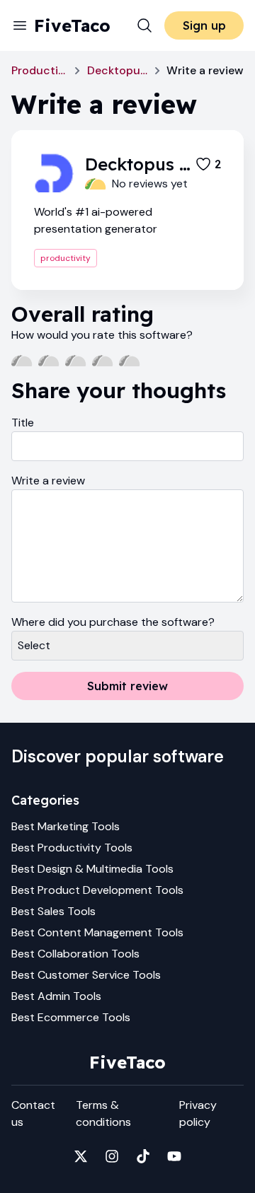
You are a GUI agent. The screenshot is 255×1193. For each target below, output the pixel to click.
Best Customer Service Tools (86, 974)
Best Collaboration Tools (75, 953)
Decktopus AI (117, 70)
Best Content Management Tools (97, 932)
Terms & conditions (103, 1113)
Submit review (127, 686)
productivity (65, 258)
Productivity (39, 70)
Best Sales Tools (53, 911)
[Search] (144, 25)
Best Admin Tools (56, 996)
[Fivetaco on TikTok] (143, 1156)
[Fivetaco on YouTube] (174, 1156)
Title (22, 422)
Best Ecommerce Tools (70, 1017)
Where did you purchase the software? (113, 622)
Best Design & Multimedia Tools (92, 868)
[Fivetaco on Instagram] (112, 1156)
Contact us (33, 1113)
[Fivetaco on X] (81, 1156)
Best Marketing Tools (65, 826)
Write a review (48, 480)
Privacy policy (198, 1113)
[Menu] (19, 25)
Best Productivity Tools (71, 847)
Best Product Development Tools (97, 890)
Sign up (204, 25)
